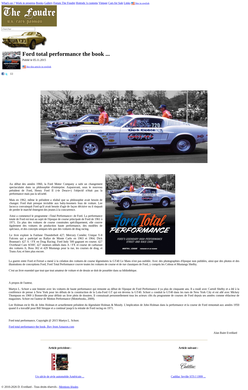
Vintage (103, 3)
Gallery (48, 3)
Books (39, 3)
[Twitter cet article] (6, 73)
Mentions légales (68, 386)
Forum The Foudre (64, 3)
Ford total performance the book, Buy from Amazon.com (41, 326)
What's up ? (8, 3)
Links (127, 3)
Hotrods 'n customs (87, 3)
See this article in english (38, 66)
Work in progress (25, 3)
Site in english (142, 3)
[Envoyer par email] (11, 73)
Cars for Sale (115, 3)
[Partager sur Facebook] (2, 73)
